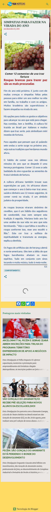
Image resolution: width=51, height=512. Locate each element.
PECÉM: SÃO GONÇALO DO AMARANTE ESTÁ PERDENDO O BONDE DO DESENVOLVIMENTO (24, 454)
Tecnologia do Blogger (27, 509)
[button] (5, 34)
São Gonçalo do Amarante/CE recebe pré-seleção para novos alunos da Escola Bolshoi (22, 402)
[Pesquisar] (47, 4)
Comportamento (12, 270)
